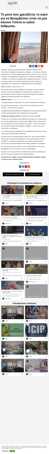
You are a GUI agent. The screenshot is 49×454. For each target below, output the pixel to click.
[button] (30, 66)
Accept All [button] (12, 451)
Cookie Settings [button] (5, 451)
